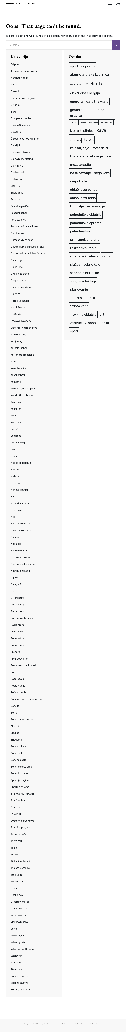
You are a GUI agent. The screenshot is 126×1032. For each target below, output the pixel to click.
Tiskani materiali (20, 861)
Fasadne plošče (20, 206)
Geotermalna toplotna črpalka (28, 253)
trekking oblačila (83, 314)
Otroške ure (17, 597)
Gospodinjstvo (19, 280)
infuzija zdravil (107, 122)
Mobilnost (16, 510)
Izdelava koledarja (21, 321)
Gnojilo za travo (20, 273)
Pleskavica (17, 631)
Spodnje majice (20, 780)
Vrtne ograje (18, 942)
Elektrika (16, 185)
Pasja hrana (17, 624)
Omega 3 (16, 584)
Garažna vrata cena (22, 240)
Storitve (15, 807)
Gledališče (17, 267)
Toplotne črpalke (20, 868)
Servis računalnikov (22, 719)
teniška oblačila (82, 298)
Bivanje (15, 104)
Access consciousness (24, 71)
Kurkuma (16, 422)
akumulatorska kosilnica (89, 74)
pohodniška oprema (85, 223)
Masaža (15, 469)
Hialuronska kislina (21, 287)
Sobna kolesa (18, 746)
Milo (13, 496)
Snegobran (17, 739)
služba (75, 264)
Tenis (14, 847)
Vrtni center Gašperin (23, 949)
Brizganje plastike (21, 118)
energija (76, 101)
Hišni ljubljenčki (20, 300)
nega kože (102, 173)
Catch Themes (96, 1024)
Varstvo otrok (18, 915)
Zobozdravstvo (19, 982)
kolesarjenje (79, 148)
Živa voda (16, 969)
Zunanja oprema (20, 989)
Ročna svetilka (19, 692)
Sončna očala (18, 759)
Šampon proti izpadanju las (26, 699)
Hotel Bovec (18, 307)
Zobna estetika (19, 976)
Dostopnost (17, 172)
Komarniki (16, 381)
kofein (89, 140)
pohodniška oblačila (86, 215)
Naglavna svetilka (21, 523)
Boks (13, 111)
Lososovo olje (18, 442)
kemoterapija (75, 140)
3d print (15, 64)
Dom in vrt (17, 165)
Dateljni (15, 145)
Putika (14, 672)
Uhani (14, 888)
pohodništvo (80, 231)
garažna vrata (97, 101)
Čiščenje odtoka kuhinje (25, 138)
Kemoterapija (18, 368)
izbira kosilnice (82, 131)
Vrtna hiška (17, 935)
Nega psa (16, 543)
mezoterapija (80, 165)
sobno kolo (92, 264)
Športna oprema (20, 787)
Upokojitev (17, 895)
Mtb (13, 516)
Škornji (15, 726)
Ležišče (15, 429)
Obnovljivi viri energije (87, 206)
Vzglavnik (16, 955)
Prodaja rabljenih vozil (23, 665)
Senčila (15, 705)
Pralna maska (18, 645)
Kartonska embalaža (22, 354)
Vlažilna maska (19, 922)
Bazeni (15, 91)
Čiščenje (16, 131)
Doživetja (16, 179)
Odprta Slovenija (20, 3)
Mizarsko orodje (20, 503)
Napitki (15, 537)
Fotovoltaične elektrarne (25, 226)
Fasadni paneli (19, 212)
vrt (102, 314)
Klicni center (18, 375)
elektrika (95, 83)
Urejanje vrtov (19, 908)
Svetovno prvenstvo (22, 820)
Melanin (15, 483)
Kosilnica (16, 402)
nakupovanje (80, 173)
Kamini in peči (19, 334)
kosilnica (77, 156)
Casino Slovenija (20, 125)
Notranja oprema (20, 557)
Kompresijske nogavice (24, 388)
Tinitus (15, 854)
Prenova (15, 651)
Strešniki (16, 814)
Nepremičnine (19, 550)
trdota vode (79, 306)
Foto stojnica (18, 219)
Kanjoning (16, 341)
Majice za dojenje (21, 462)
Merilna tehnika (19, 489)
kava (101, 130)
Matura (15, 476)
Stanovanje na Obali (22, 793)
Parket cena (18, 611)
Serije (14, 712)
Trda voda (16, 874)
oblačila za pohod (84, 190)
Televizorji (16, 841)
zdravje (76, 323)
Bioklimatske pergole (23, 98)
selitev (107, 256)
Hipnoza (15, 294)
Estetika (15, 199)
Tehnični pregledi (21, 827)
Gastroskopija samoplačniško (27, 246)
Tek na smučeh (19, 834)
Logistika (16, 435)
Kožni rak (16, 408)
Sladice (15, 732)
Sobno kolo (17, 753)
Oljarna (15, 577)
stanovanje (79, 289)
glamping (74, 122)
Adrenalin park (19, 77)
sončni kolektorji (83, 281)
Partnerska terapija (22, 618)
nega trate (78, 181)
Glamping (16, 260)
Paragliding (17, 604)
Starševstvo (18, 800)
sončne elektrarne (84, 273)
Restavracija (18, 685)
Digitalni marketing (22, 158)
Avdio (14, 84)
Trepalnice (17, 881)
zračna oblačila (97, 323)
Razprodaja (17, 678)
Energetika (17, 192)
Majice (14, 456)
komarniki (100, 148)
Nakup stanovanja (21, 530)
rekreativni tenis (83, 248)
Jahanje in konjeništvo (24, 327)
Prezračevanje (19, 658)
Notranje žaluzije (20, 570)
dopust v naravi (76, 85)
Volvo (14, 928)
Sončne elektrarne (21, 766)
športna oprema (82, 66)
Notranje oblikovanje (23, 564)
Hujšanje (16, 314)
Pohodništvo (18, 638)
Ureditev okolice (20, 901)
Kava (13, 361)
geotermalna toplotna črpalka (87, 113)
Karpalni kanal (19, 348)
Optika (14, 591)
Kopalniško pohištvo (22, 395)
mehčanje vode (99, 156)
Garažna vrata (19, 233)
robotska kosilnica (84, 256)
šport (74, 331)
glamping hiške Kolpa (89, 122)
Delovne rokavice (20, 152)
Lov (13, 449)
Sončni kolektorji (20, 773)
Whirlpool (16, 962)
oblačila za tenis (83, 198)
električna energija (85, 93)
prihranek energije (84, 239)
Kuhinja (15, 415)
